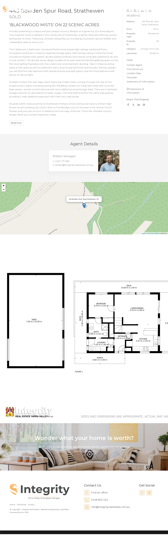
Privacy (31, 505)
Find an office (99, 492)
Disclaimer (21, 505)
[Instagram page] (149, 493)
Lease (128, 10)
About (142, 10)
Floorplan (132, 77)
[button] (142, 69)
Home (93, 10)
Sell (116, 10)
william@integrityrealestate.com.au (74, 165)
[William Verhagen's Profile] (108, 160)
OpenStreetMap (153, 233)
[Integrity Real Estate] (18, 10)
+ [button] (3, 185)
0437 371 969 (62, 161)
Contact (157, 10)
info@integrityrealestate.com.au (110, 507)
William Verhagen (64, 156)
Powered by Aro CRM (19, 512)
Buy (106, 10)
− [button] (3, 189)
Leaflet (143, 233)
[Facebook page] (142, 493)
